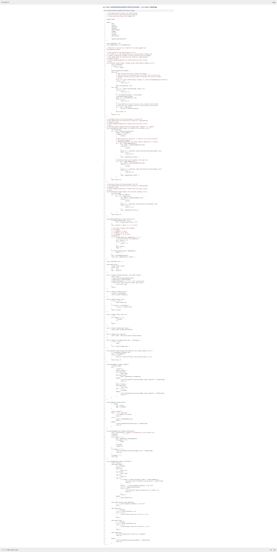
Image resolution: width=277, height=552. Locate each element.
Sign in (274, 2)
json (274, 549)
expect (147, 7)
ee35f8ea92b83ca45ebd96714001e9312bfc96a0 (124, 7)
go (104, 7)
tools (107, 7)
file (133, 10)
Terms (16, 549)
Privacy (12, 549)
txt (271, 549)
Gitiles (8, 549)
